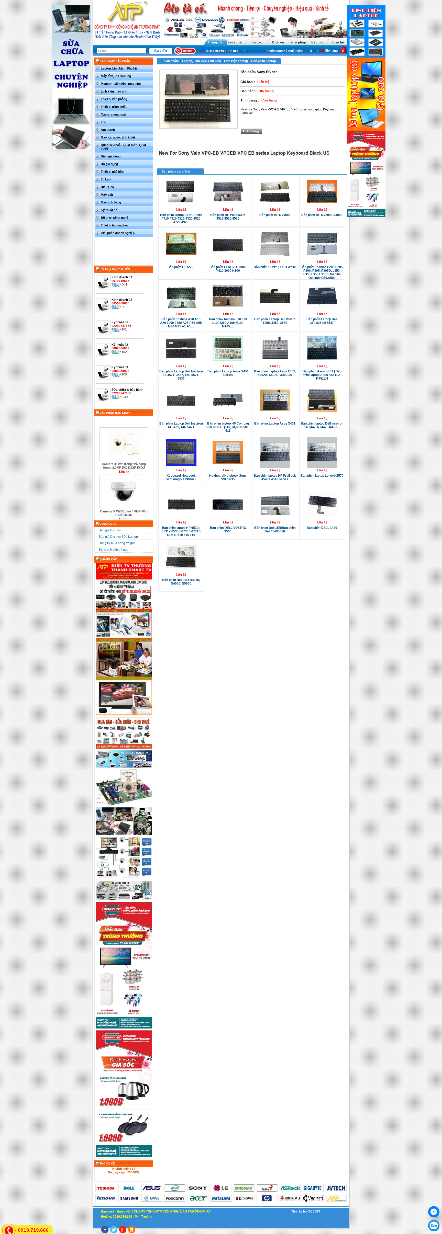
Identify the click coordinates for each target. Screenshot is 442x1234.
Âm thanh (108, 130)
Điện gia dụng (110, 156)
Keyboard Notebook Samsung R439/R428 (181, 477)
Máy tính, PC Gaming (116, 76)
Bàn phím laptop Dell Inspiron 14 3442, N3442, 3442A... (322, 425)
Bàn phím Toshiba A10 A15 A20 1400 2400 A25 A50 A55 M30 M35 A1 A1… (181, 322)
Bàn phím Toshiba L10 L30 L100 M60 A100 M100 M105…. (228, 322)
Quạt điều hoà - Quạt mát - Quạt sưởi (123, 147)
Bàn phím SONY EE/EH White (275, 267)
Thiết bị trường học (115, 225)
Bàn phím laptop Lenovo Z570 (322, 475)
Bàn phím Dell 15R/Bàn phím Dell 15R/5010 (275, 529)
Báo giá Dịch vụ (311, 51)
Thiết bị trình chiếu (114, 107)
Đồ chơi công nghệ (114, 218)
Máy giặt (107, 195)
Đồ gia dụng (109, 164)
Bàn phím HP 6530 (181, 267)
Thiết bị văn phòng (114, 99)
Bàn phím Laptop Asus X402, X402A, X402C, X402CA (275, 373)
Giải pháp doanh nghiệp (118, 233)
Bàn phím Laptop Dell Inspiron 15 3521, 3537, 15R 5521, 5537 (181, 375)
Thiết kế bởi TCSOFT (306, 1211)
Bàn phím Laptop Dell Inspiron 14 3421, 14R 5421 (181, 425)
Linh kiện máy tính (114, 91)
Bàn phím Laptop (263, 61)
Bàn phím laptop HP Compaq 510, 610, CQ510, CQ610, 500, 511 (227, 427)
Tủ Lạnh (106, 179)
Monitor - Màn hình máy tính (121, 84)
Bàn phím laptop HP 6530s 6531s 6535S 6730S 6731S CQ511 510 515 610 (181, 531)
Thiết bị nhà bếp (112, 172)
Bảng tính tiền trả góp (113, 549)
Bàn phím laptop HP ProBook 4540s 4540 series (275, 477)
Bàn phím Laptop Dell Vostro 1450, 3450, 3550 (274, 321)
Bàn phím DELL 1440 (322, 528)
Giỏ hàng (331, 50)
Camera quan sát (113, 114)
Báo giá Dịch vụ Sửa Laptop (118, 537)
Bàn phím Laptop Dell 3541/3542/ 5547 (321, 321)
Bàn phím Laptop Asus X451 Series (228, 373)
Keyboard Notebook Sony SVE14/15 (228, 477)
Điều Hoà (107, 187)
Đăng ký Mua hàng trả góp (117, 543)
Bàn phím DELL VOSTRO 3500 (228, 529)
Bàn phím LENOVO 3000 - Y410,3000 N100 (228, 268)
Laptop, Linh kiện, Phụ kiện (120, 68)
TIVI (103, 122)
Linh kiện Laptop (236, 61)
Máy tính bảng (111, 202)
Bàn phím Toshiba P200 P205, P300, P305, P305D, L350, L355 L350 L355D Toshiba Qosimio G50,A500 (322, 272)
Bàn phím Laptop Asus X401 (274, 423)
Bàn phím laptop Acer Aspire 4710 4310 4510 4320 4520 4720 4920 (181, 218)
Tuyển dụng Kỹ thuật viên (274, 51)
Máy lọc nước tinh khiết (118, 137)
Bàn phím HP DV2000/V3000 (321, 215)
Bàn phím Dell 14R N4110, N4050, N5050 (181, 581)
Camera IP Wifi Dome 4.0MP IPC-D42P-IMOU (124, 493)
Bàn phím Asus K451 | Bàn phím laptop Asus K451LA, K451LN (322, 375)
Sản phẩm (171, 61)
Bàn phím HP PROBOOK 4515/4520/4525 (228, 216)
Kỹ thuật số (109, 210)
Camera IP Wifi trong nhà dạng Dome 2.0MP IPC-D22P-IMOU (124, 445)
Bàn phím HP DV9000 (275, 215)
